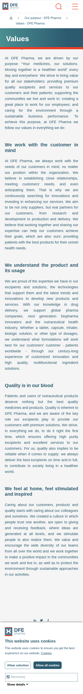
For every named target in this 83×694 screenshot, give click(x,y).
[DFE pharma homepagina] (10, 6)
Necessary (18, 676)
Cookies (46, 653)
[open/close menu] (72, 6)
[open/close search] (59, 6)
